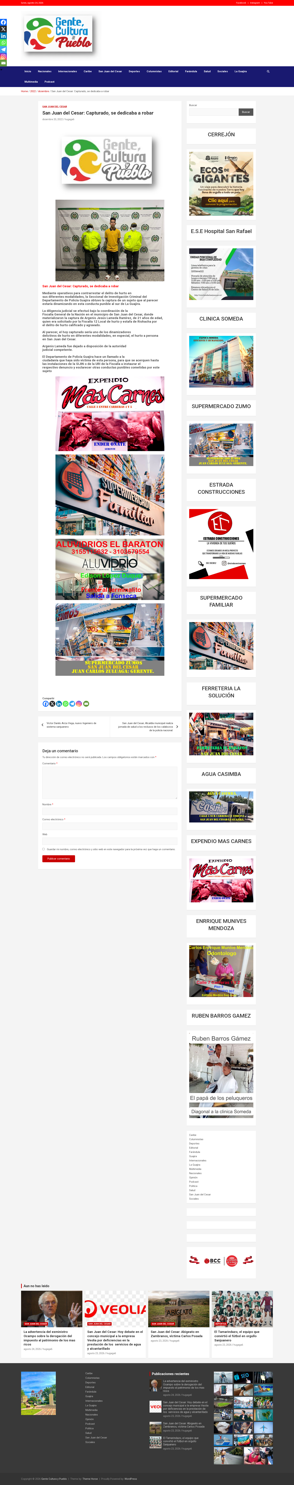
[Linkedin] (59, 704)
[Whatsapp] (66, 704)
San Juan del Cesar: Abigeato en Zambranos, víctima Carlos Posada (176, 1334)
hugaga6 (69, 119)
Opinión (193, 1177)
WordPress (131, 1478)
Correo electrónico (53, 819)
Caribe (88, 71)
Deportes (134, 71)
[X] (52, 704)
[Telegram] (72, 704)
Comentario (50, 763)
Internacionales (67, 71)
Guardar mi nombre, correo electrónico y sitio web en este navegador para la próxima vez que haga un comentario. (111, 849)
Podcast (49, 81)
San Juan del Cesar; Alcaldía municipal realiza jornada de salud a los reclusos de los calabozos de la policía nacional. (145, 727)
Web (44, 834)
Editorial (173, 71)
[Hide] (1, 69)
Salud (207, 71)
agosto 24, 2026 (32, 1349)
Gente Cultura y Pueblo (54, 1478)
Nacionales (44, 71)
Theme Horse (90, 1478)
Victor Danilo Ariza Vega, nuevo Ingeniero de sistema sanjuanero (71, 725)
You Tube (268, 3)
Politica (193, 1186)
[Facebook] (46, 704)
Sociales (222, 71)
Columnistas (154, 71)
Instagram (255, 3)
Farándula (191, 71)
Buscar (193, 105)
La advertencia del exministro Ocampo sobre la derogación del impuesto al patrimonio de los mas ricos (49, 1338)
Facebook (241, 3)
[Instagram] (79, 704)
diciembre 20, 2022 (52, 119)
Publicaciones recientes (170, 1374)
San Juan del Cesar (110, 71)
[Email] (86, 704)
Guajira (193, 1156)
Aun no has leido (36, 1286)
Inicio (27, 71)
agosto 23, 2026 (95, 1353)
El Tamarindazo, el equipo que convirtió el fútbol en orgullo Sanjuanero (236, 1336)
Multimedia (31, 81)
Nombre (47, 804)
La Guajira (241, 71)
